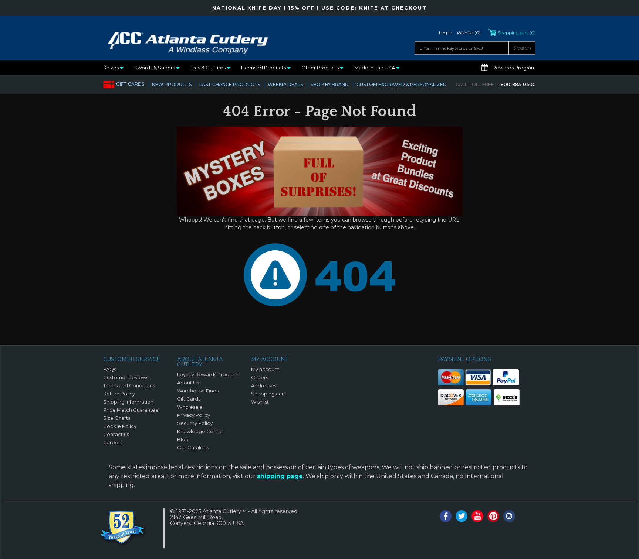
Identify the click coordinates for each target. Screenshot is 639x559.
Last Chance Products (229, 84)
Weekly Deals (285, 84)
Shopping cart (268, 394)
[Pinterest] (493, 516)
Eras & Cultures (208, 68)
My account (265, 369)
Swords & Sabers (155, 68)
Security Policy (195, 423)
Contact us (116, 434)
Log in (445, 32)
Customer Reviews (125, 377)
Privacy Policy (193, 415)
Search (522, 48)
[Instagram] (509, 516)
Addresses (263, 385)
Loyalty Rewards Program (208, 374)
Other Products (320, 68)
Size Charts (116, 418)
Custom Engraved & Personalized (401, 84)
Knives (111, 68)
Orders (259, 377)
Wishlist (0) (469, 32)
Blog (183, 439)
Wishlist (260, 402)
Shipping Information (128, 402)
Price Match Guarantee (131, 410)
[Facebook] (446, 516)
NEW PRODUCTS (172, 84)
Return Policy (119, 394)
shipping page (280, 476)
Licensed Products (264, 68)
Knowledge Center (200, 431)
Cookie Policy (119, 426)
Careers (112, 442)
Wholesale (190, 407)
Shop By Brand (330, 84)
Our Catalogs (193, 447)
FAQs (109, 369)
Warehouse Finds (198, 391)
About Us (188, 382)
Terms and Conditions (129, 385)
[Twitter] (461, 516)
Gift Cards (130, 84)
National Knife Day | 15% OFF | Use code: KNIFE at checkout (319, 8)
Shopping (517, 32)
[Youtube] (477, 516)
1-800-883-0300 (496, 84)
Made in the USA (375, 68)
